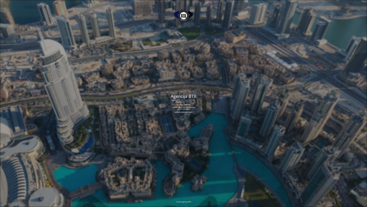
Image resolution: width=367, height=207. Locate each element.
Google (190, 112)
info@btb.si (186, 109)
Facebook (177, 112)
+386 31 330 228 (183, 107)
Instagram (184, 112)
